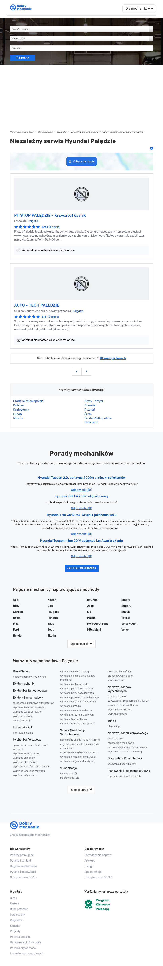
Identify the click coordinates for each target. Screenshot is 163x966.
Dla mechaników (138, 8)
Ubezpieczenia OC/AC (98, 877)
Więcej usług (80, 790)
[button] (44, 943)
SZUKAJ (23, 57)
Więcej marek (80, 644)
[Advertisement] (81, 96)
